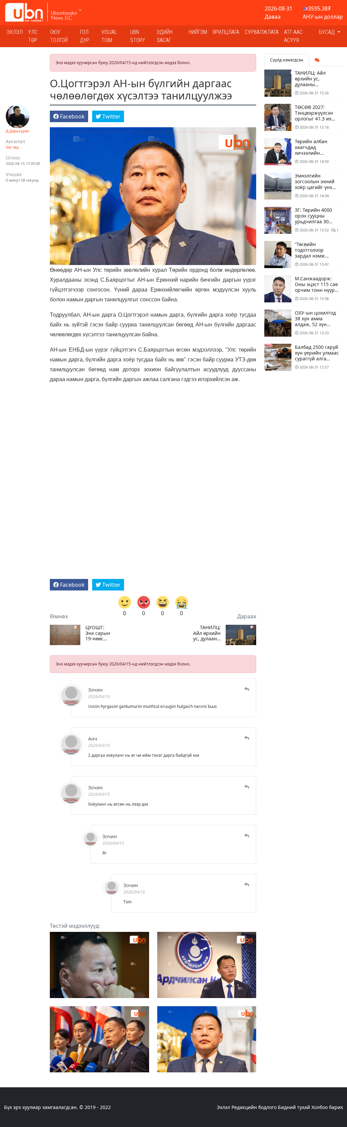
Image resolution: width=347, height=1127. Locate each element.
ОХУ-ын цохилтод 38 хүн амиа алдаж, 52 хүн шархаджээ (315, 321)
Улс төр (33, 36)
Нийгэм (198, 32)
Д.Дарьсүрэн (17, 130)
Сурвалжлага (262, 32)
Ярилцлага (225, 32)
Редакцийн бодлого (254, 1107)
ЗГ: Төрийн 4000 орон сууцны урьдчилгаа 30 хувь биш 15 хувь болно (315, 221)
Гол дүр (84, 36)
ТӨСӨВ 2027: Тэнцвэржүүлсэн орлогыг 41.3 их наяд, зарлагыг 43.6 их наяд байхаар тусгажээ (315, 121)
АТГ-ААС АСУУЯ (293, 36)
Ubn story (137, 36)
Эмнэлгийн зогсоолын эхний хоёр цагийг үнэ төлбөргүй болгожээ (314, 187)
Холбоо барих (327, 1107)
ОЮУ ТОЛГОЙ (59, 36)
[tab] (317, 60)
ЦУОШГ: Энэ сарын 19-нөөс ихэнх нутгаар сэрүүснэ (97, 633)
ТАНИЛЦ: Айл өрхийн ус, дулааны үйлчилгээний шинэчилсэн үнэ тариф (207, 633)
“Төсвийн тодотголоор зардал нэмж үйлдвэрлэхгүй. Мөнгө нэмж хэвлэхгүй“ (312, 258)
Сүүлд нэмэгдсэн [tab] (286, 60)
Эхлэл (15, 32)
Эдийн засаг (164, 36)
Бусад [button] (327, 32)
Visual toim (109, 36)
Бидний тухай (294, 1107)
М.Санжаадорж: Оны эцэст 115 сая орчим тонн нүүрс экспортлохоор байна (316, 289)
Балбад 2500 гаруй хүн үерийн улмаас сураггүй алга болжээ (317, 355)
